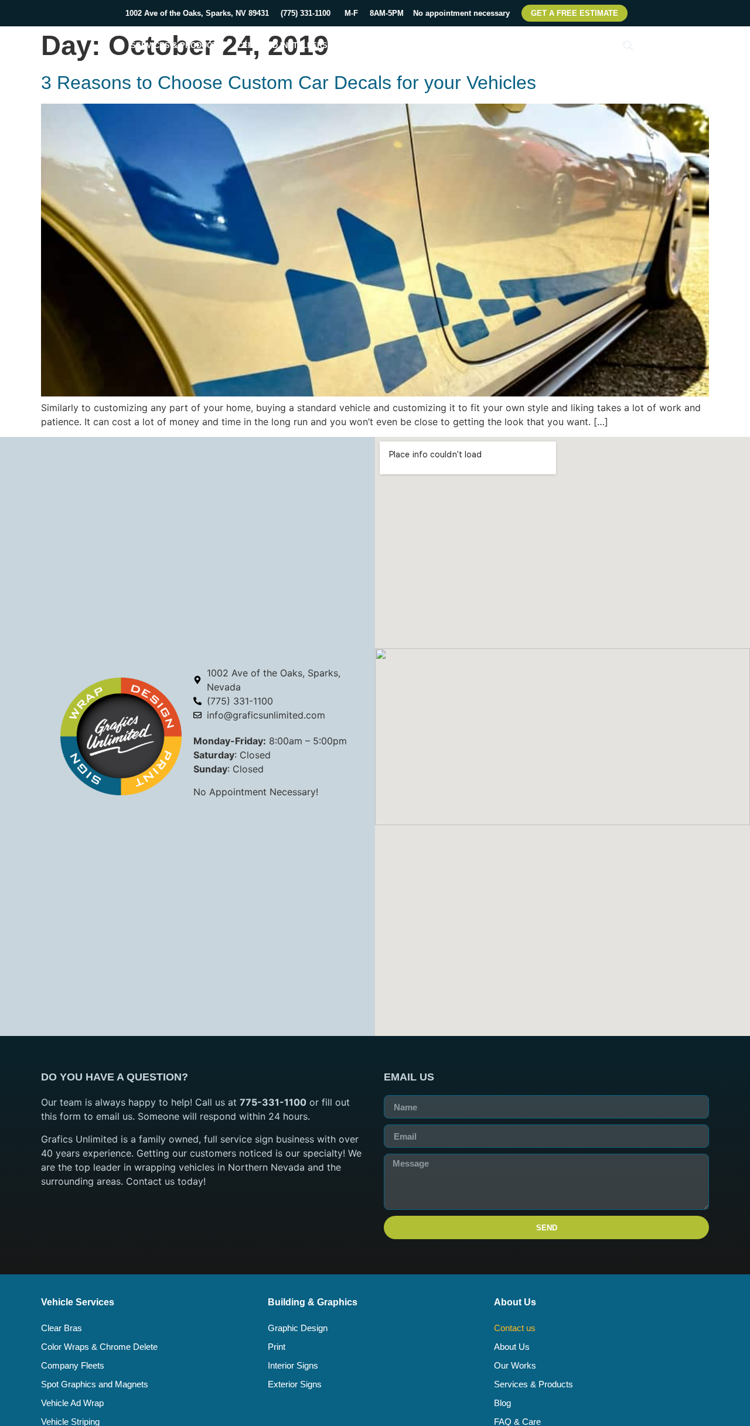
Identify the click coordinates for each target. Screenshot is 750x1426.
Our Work (443, 45)
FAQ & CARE (503, 45)
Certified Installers (282, 45)
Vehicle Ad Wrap (72, 1403)
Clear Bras (61, 1328)
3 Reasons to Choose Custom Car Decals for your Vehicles (288, 82)
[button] (628, 45)
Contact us (515, 1328)
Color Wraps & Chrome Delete (99, 1347)
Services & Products (176, 45)
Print (276, 1347)
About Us (512, 1347)
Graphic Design (298, 1328)
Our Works (515, 1365)
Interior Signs (293, 1365)
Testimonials (570, 45)
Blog (502, 1403)
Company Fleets (72, 1365)
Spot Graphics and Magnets (94, 1384)
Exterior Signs (295, 1384)
